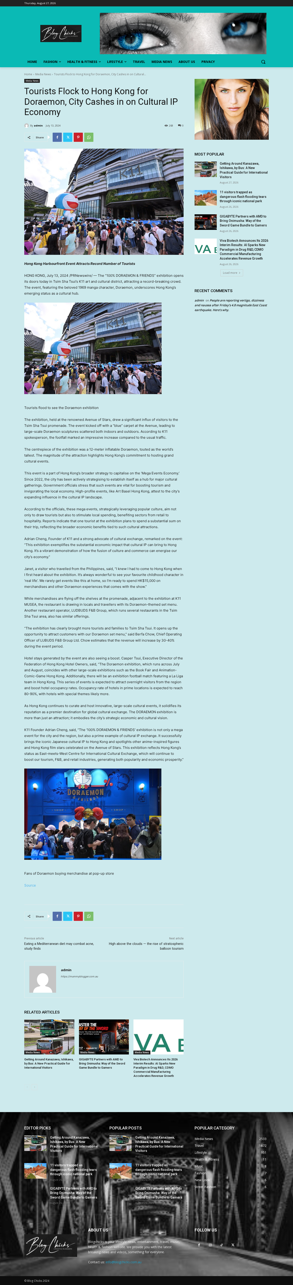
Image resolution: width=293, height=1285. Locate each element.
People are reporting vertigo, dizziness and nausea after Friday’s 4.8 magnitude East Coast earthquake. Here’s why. (231, 305)
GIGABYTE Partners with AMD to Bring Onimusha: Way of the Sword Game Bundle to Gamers (102, 1063)
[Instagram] (210, 1244)
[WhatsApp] (88, 137)
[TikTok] (221, 1244)
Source (30, 885)
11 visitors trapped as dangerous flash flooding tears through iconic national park (243, 196)
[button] (263, 61)
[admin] (27, 125)
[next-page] (34, 1087)
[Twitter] (67, 137)
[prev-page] (27, 1087)
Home (28, 74)
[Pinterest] (78, 137)
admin (38, 125)
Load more (230, 273)
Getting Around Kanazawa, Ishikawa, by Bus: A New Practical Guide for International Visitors (48, 1063)
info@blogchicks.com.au (123, 1262)
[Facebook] (57, 137)
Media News (43, 74)
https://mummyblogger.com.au (79, 976)
